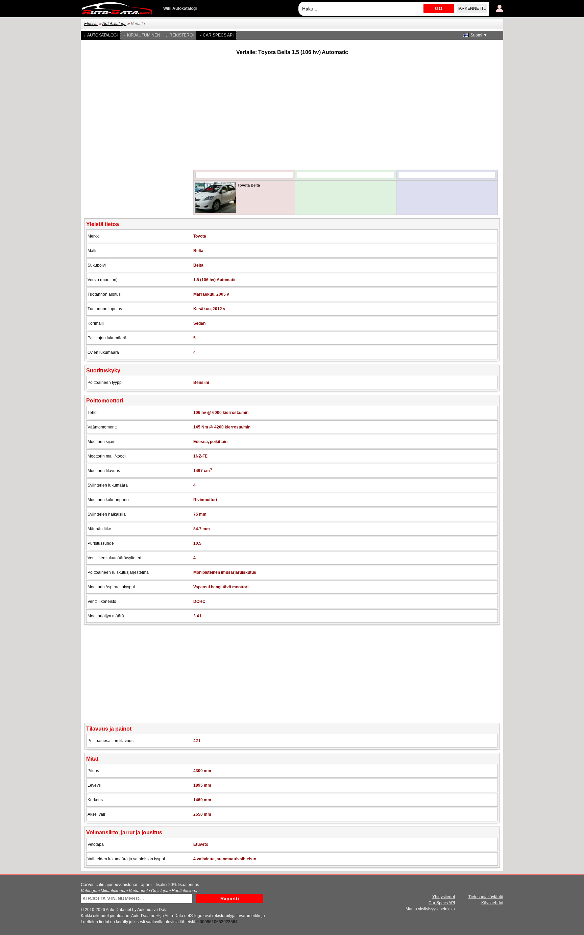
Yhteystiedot (443, 896)
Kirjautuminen (143, 35)
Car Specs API (218, 35)
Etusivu (91, 23)
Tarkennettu (472, 8)
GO (438, 8)
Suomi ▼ (478, 35)
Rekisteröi (181, 35)
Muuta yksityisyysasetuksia (430, 909)
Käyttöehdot (492, 903)
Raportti (229, 898)
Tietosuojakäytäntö (485, 896)
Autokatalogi (114, 23)
